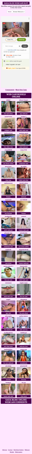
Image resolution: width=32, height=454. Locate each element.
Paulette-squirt (23, 133)
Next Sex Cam (21, 90)
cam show (8, 263)
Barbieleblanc (8, 349)
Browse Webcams (18, 12)
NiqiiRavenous (8, 183)
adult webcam (23, 147)
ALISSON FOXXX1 (23, 100)
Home (9, 12)
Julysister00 (23, 366)
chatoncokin (23, 266)
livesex (8, 197)
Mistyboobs (23, 233)
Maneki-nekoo (23, 183)
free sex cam (8, 280)
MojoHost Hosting (19, 450)
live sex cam (23, 296)
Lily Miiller (24, 166)
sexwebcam (23, 363)
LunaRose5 (8, 200)
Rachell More (8, 116)
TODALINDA (8, 249)
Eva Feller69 (23, 200)
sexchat (8, 379)
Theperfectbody (23, 249)
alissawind (23, 299)
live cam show (8, 114)
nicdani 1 (23, 116)
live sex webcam (8, 363)
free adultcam (8, 330)
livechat (23, 379)
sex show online (8, 163)
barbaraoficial (8, 133)
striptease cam (23, 163)
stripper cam (8, 130)
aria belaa (8, 366)
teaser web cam (8, 396)
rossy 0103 (23, 150)
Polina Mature (23, 316)
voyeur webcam (23, 263)
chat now (8, 180)
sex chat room (8, 346)
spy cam (8, 313)
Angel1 (8, 299)
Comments (9, 90)
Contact (10, 450)
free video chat (8, 147)
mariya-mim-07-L (8, 266)
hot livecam (8, 213)
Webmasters (18, 452)
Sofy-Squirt (8, 316)
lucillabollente (8, 333)
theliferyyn (23, 333)
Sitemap (4, 450)
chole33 (23, 216)
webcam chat (24, 346)
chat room (24, 396)
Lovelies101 (8, 216)
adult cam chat (23, 180)
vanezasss (8, 283)
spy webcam (23, 114)
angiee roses (24, 283)
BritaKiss (8, 382)
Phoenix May (8, 233)
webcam (23, 197)
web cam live (24, 330)
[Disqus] (16, 426)
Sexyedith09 (8, 150)
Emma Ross (23, 349)
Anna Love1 (8, 166)
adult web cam (23, 130)
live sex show (24, 313)
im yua (24, 382)
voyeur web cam (24, 230)
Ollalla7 (8, 100)
